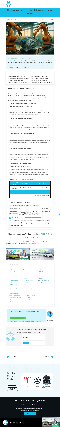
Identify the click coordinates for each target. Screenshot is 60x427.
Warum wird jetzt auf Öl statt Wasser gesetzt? (40, 78)
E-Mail (24, 335)
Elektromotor (52, 351)
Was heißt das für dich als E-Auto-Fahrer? (39, 80)
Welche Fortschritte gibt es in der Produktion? (40, 76)
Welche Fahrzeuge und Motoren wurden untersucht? (17, 76)
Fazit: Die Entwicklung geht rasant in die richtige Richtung (42, 82)
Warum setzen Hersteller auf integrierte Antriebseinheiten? (18, 78)
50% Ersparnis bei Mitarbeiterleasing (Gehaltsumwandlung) (29, 287)
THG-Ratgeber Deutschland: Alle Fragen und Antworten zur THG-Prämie (16, 297)
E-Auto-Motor (39, 351)
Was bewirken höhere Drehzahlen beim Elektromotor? (17, 82)
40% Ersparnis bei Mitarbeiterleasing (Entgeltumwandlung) (14, 287)
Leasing (35, 313)
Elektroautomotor (46, 351)
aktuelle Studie (12, 60)
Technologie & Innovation (13, 19)
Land (23, 339)
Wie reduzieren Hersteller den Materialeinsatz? (16, 80)
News (7, 19)
